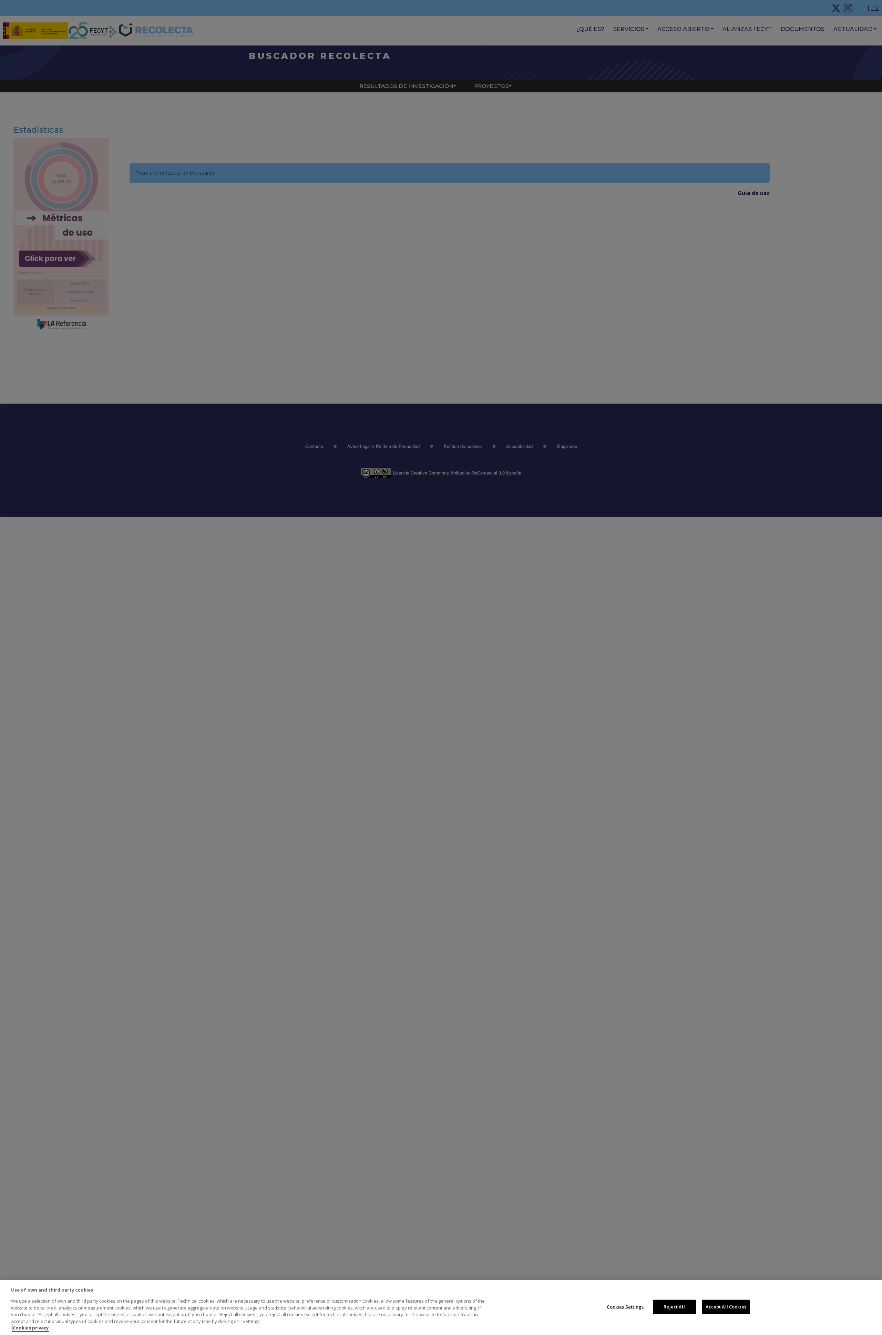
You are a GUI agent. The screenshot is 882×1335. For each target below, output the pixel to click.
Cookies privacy (31, 1328)
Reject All (674, 1307)
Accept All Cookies (726, 1307)
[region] (441, 1307)
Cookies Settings (625, 1307)
